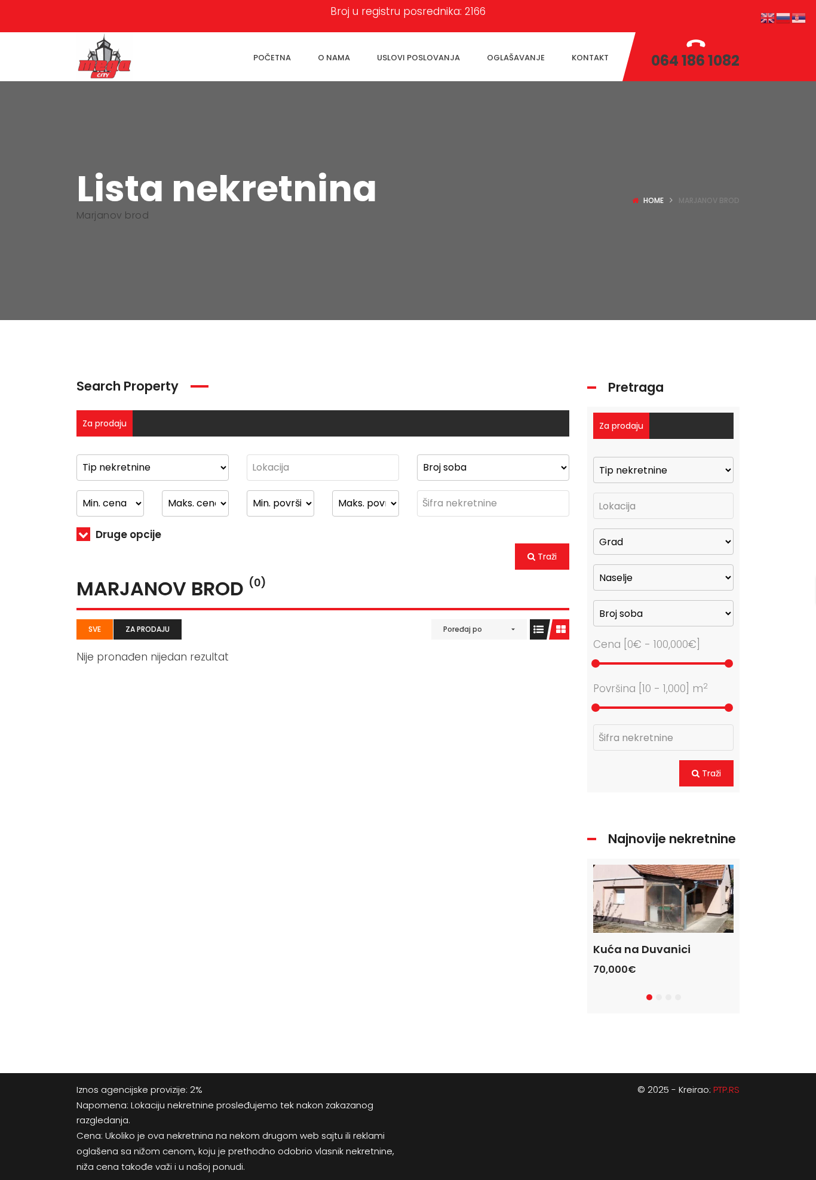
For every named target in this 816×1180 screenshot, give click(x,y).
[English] (768, 17)
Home (653, 200)
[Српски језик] (799, 17)
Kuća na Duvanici (642, 949)
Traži (546, 557)
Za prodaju (104, 423)
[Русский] (784, 17)
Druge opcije (127, 534)
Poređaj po (462, 629)
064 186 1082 (695, 60)
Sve (94, 629)
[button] (649, 997)
